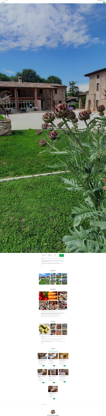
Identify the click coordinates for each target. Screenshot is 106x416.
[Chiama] (98, 0)
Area (101, 2)
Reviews (98, 2)
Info (41, 365)
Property (94, 2)
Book (104, 2)
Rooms (96, 2)
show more (42, 265)
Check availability (61, 255)
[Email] (100, 0)
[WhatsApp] (99, 0)
